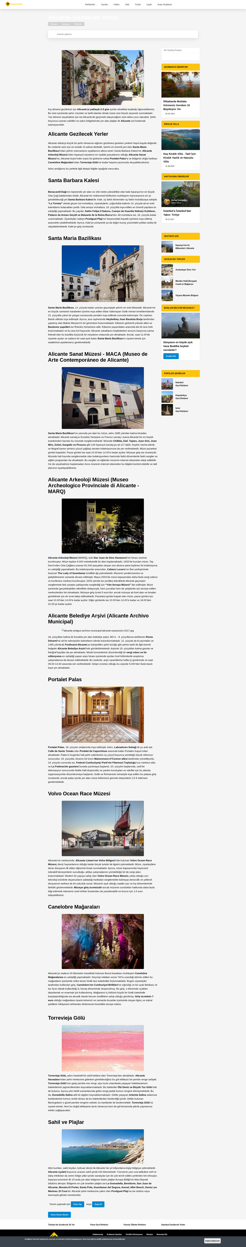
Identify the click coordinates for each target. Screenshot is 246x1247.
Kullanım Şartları (114, 1234)
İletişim (149, 1234)
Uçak (149, 4)
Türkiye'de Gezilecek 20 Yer (61, 1225)
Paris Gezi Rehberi (99, 1225)
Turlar (138, 4)
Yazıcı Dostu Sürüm (59, 1215)
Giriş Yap (77, 1204)
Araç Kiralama (164, 4)
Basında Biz (162, 1234)
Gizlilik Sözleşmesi (134, 1234)
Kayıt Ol (98, 1204)
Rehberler (90, 4)
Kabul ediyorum (212, 1241)
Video (116, 4)
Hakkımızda (98, 1234)
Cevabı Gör (171, 356)
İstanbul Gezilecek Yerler (173, 1225)
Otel (127, 4)
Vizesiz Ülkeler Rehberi (135, 1225)
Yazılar (104, 4)
